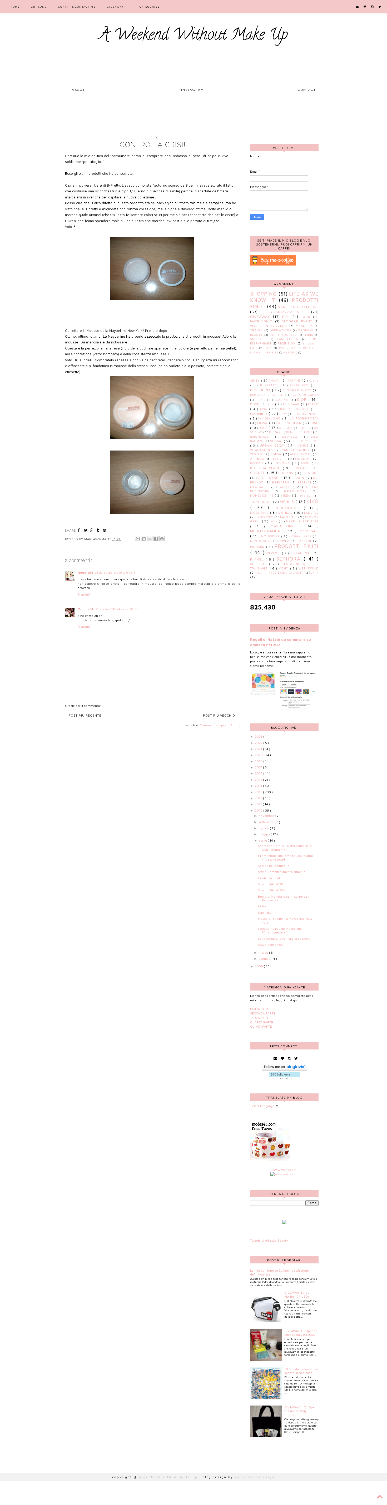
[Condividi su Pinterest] (162, 538)
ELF (271, 404)
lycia (274, 521)
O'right (286, 427)
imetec (306, 495)
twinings (260, 568)
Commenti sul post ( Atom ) (220, 725)
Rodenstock (260, 436)
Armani (295, 380)
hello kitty (297, 491)
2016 (259, 773)
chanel (258, 472)
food (305, 317)
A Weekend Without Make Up (193, 36)
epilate (308, 343)
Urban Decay (273, 445)
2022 (259, 743)
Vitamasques (262, 450)
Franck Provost (294, 409)
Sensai (277, 441)
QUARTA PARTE (261, 1022)
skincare (258, 339)
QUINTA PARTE (261, 1026)
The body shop (305, 441)
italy (268, 348)
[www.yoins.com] (284, 1174)
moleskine (271, 536)
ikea (287, 495)
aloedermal (301, 454)
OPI (304, 427)
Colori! (263, 906)
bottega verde (266, 468)
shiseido (259, 564)
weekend (290, 352)
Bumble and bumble (267, 394)
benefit (280, 459)
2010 (259, 810)
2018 (259, 761)
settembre (267, 822)
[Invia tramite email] (137, 538)
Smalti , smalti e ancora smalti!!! (282, 872)
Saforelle (291, 436)
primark (258, 546)
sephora (290, 559)
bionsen (257, 463)
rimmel (258, 559)
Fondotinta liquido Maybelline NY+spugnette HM (280, 930)
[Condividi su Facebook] (155, 538)
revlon (274, 553)
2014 (259, 786)
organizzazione (284, 311)
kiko (312, 501)
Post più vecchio (219, 715)
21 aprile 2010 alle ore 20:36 (116, 609)
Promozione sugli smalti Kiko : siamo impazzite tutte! (285, 857)
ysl (259, 572)
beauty (256, 334)
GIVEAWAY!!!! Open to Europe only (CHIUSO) (300, 1333)
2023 (259, 736)
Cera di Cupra (306, 394)
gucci (286, 486)
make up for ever (302, 521)
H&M (283, 414)
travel (256, 330)
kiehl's (288, 501)
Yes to (257, 454)
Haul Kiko (264, 912)
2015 (259, 780)
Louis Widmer (289, 423)
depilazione (280, 330)
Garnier (259, 413)
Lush (314, 423)
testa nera (295, 564)
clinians (287, 472)
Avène (314, 380)
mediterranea (267, 531)
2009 (259, 966)
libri (309, 334)
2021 (259, 749)
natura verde (301, 536)
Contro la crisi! (269, 878)
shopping (263, 294)
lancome (289, 517)
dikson (298, 478)
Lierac (263, 422)
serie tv (271, 352)
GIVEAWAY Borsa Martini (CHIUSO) (296, 1294)
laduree (311, 512)
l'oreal (286, 512)
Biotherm (261, 390)
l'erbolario (289, 508)
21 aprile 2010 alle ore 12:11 (116, 572)
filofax (258, 486)
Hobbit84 (85, 572)
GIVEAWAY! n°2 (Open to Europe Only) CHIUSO (300, 1411)
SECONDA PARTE (262, 1013)
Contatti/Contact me (77, 6)
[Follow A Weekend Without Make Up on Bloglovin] (284, 1069)
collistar (269, 477)
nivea (285, 541)
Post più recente (84, 715)
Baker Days (300, 385)
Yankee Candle (297, 450)
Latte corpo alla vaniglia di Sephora (284, 939)
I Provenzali (307, 414)
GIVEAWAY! (116, 6)
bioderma (304, 458)
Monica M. (86, 609)
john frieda (261, 501)
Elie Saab (292, 404)
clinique (310, 473)
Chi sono (39, 6)
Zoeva (276, 454)
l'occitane (260, 512)
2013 (259, 792)
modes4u (309, 531)
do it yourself (284, 334)
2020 (259, 755)
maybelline (285, 526)
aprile (263, 840)
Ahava (274, 380)
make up (304, 326)
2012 (259, 798)
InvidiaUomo (270, 418)
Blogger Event (297, 321)
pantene (305, 540)
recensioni (287, 343)
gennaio (265, 959)
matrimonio (261, 321)
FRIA (264, 409)
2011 (259, 804)
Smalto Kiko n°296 (271, 890)
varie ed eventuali (298, 306)
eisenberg (280, 482)
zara (315, 572)
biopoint (283, 463)
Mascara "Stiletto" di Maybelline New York (285, 920)
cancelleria (287, 339)
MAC (264, 427)
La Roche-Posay (304, 418)
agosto (264, 828)
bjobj (306, 463)
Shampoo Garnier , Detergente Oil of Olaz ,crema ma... (285, 847)
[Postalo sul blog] (143, 538)
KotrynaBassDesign (255, 1477)
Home (15, 6)
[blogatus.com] (284, 1223)
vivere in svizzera (268, 326)
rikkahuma (301, 553)
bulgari (302, 468)
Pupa (274, 432)
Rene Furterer (299, 432)
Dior (303, 399)
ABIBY (255, 380)
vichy (284, 568)
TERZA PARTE (260, 1018)
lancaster (265, 517)
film (253, 348)
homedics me (262, 495)
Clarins (282, 399)
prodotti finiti (296, 546)
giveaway (260, 316)
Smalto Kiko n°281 (271, 884)
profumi (305, 330)
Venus (304, 445)
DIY (285, 316)
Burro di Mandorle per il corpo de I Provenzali (283, 898)
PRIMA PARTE (260, 1009)
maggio (265, 834)
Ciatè (262, 399)
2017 (259, 767)
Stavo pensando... (271, 945)
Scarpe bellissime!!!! (273, 866)
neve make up (261, 540)
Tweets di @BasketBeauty (269, 1240)
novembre (267, 816)
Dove (255, 404)
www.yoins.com (284, 1170)
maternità (287, 348)
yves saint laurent (286, 572)
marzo (264, 952)
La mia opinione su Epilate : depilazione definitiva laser (279, 1272)
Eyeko (313, 404)
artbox (257, 459)
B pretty (270, 385)
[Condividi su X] (149, 538)
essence (305, 482)
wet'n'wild (309, 568)
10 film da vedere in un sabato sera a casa (301, 1371)
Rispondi (84, 594)
